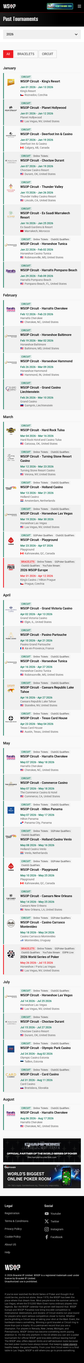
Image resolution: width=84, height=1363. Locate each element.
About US (10, 1244)
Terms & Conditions (16, 1221)
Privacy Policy (13, 1228)
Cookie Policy (13, 1236)
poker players (70, 1344)
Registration (12, 1213)
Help (7, 1252)
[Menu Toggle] (79, 6)
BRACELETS (25, 54)
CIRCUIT (47, 54)
